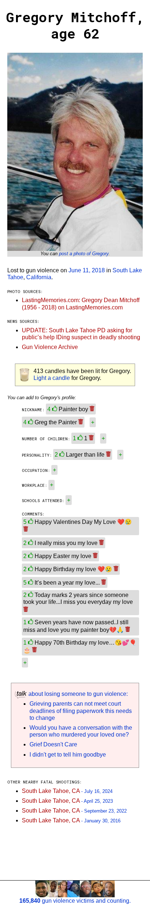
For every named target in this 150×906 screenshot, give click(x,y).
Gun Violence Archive (50, 347)
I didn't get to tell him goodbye (67, 754)
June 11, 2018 (86, 270)
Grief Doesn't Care (53, 744)
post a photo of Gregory (83, 253)
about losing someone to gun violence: (77, 694)
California (38, 277)
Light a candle (51, 378)
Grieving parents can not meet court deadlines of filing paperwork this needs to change (80, 711)
